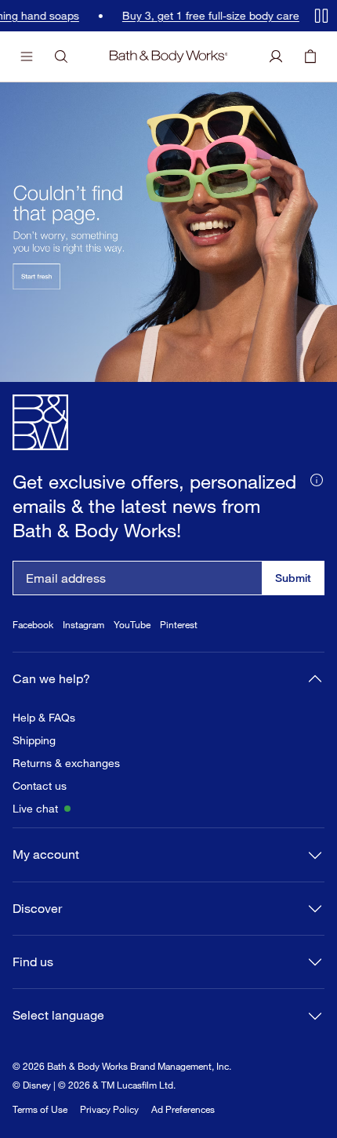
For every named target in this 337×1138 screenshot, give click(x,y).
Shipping (34, 740)
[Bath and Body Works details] (316, 478)
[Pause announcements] (321, 15)
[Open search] (61, 56)
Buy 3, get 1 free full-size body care (204, 15)
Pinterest (178, 625)
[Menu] (27, 56)
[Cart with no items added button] (310, 56)
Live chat (35, 808)
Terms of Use (40, 1109)
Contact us (40, 786)
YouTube (132, 625)
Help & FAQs (44, 717)
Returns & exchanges (66, 763)
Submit (293, 577)
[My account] (276, 56)
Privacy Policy (109, 1109)
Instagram (83, 625)
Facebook (33, 625)
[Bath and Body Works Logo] (169, 56)
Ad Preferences (183, 1109)
